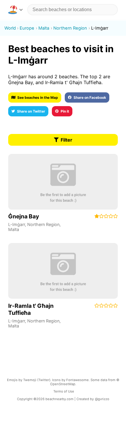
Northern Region (43, 224)
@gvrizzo (102, 399)
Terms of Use (63, 391)
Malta (13, 229)
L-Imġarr (16, 224)
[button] (15, 9)
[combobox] (72, 9)
